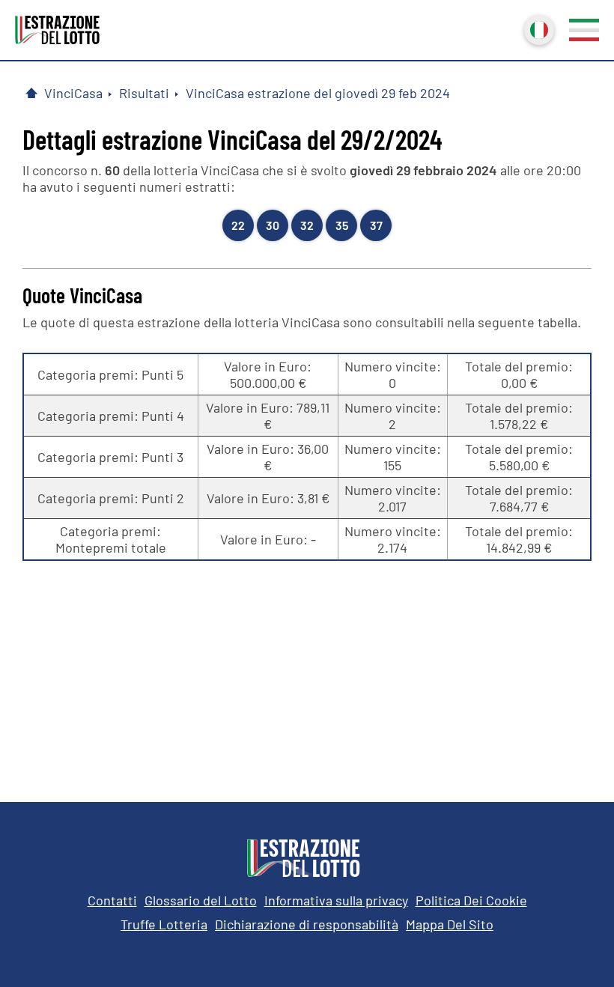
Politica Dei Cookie (471, 900)
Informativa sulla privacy (336, 900)
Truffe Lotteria (164, 924)
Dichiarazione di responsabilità (306, 924)
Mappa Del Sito (449, 924)
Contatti (112, 900)
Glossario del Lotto (201, 900)
